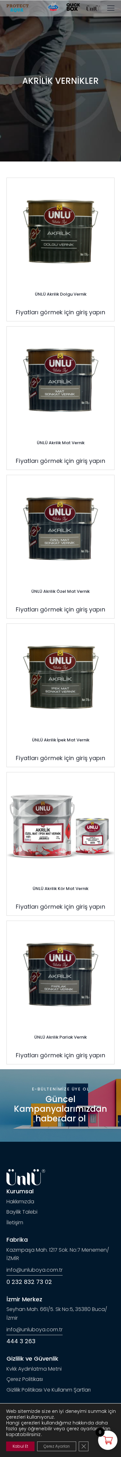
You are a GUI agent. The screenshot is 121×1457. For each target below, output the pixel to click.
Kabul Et (20, 1446)
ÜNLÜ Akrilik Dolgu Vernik (60, 294)
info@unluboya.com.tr (34, 1270)
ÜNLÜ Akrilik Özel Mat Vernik (60, 591)
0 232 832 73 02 (29, 1282)
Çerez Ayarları (57, 1446)
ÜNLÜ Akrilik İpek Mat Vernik (60, 740)
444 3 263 (20, 1341)
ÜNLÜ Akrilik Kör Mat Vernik (60, 888)
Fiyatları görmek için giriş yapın (60, 312)
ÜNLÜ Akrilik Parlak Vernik (60, 1037)
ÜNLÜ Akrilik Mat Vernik (61, 443)
